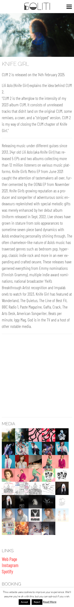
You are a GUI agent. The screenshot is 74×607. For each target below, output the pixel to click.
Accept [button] (24, 602)
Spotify (7, 571)
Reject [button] (37, 602)
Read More (49, 601)
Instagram (10, 565)
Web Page (9, 559)
